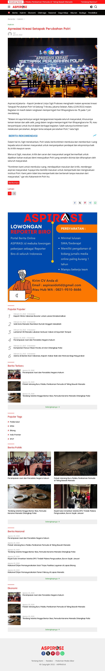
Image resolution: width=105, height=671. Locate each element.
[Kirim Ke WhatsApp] (95, 203)
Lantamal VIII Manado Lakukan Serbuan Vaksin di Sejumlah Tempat (42, 332)
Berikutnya (14, 182)
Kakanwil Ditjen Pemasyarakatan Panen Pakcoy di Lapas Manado (36, 572)
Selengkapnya (51, 407)
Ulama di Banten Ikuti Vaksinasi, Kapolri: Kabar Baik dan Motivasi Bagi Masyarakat (49, 356)
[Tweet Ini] (80, 203)
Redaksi (49, 661)
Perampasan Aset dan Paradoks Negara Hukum (34, 340)
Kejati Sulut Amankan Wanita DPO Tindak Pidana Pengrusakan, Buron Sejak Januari (75, 512)
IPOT (12, 439)
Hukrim (11, 24)
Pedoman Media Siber (65, 661)
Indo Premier (15, 435)
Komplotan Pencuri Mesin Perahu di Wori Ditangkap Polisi (38, 348)
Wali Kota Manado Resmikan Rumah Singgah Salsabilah (37, 324)
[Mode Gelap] (91, 7)
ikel (14, 33)
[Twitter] (48, 653)
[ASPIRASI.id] (19, 7)
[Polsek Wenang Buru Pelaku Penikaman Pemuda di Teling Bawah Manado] (14, 386)
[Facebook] (43, 653)
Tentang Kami (37, 661)
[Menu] (9, 7)
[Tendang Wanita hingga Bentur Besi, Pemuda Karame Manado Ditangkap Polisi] (14, 398)
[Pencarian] (95, 7)
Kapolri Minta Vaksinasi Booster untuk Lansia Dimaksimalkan (40, 316)
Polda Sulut (15, 422)
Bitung (12, 430)
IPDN (12, 426)
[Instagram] (58, 653)
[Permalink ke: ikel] (10, 34)
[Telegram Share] (90, 203)
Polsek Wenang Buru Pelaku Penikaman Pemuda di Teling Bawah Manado (54, 384)
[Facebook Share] (75, 203)
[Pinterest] (53, 653)
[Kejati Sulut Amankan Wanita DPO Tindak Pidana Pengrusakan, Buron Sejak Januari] (75, 496)
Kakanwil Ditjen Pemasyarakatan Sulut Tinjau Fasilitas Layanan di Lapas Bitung (42, 565)
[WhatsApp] (62, 653)
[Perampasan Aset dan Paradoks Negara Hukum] (14, 374)
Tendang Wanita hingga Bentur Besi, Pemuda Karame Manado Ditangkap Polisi (56, 396)
